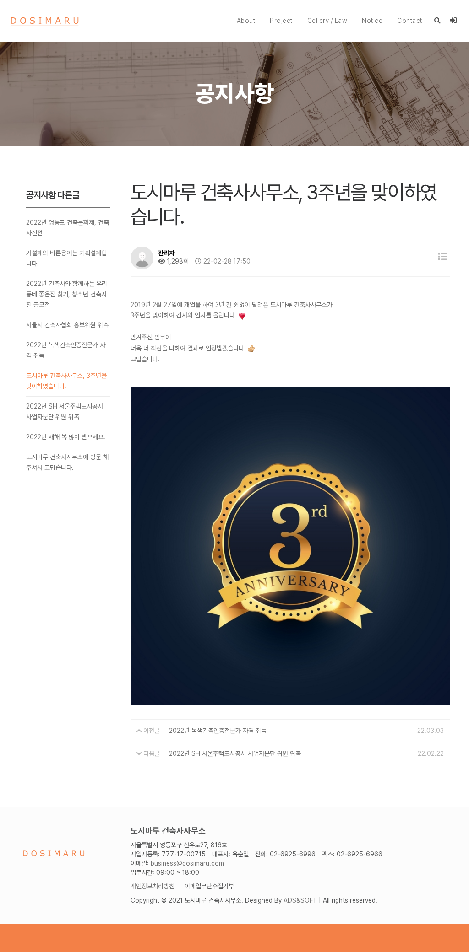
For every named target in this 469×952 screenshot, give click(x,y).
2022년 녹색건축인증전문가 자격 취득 (65, 350)
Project (281, 20)
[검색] (438, 20)
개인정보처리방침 (153, 886)
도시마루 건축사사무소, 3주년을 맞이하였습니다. (66, 381)
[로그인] (453, 20)
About (246, 20)
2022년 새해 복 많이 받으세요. (65, 437)
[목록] (443, 257)
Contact (409, 20)
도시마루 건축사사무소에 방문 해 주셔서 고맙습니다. (67, 462)
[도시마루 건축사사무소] (44, 21)
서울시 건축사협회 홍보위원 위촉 (67, 324)
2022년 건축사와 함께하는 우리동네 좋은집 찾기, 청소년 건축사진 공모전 (66, 294)
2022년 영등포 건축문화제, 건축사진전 (67, 228)
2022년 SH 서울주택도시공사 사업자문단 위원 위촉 (64, 411)
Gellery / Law (327, 20)
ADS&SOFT (300, 900)
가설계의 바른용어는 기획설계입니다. (66, 258)
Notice (372, 20)
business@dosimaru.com (187, 863)
